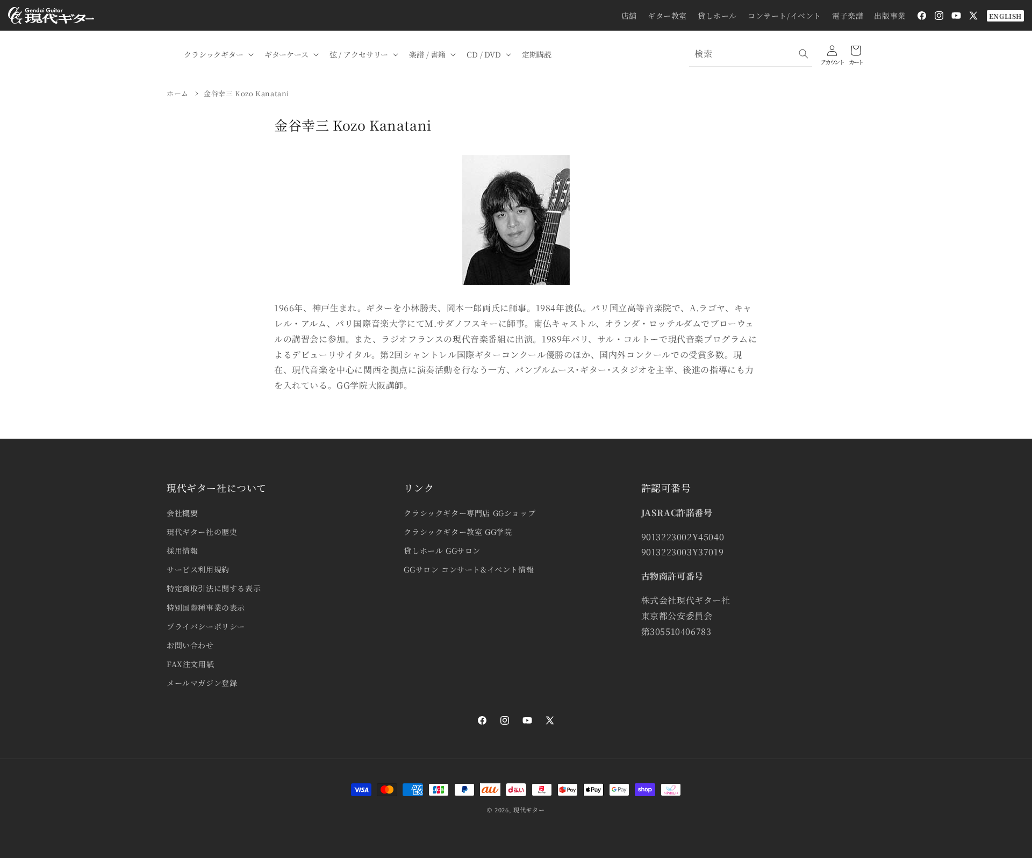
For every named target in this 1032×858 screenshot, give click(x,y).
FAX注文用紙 (190, 664)
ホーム (178, 93)
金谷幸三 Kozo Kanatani (246, 93)
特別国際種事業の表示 (206, 607)
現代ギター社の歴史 (202, 531)
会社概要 (182, 512)
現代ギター (529, 809)
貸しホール (717, 15)
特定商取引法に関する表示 (214, 588)
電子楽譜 (847, 15)
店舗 (629, 15)
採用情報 (182, 550)
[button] (217, 54)
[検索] (804, 54)
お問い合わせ (190, 645)
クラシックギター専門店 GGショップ (469, 512)
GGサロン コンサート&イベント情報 (469, 569)
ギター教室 (667, 15)
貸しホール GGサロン (442, 550)
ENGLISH (1005, 15)
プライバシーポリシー (206, 626)
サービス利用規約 (198, 569)
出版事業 (889, 15)
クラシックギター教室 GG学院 (458, 531)
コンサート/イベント (784, 15)
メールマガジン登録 (202, 682)
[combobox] (751, 54)
